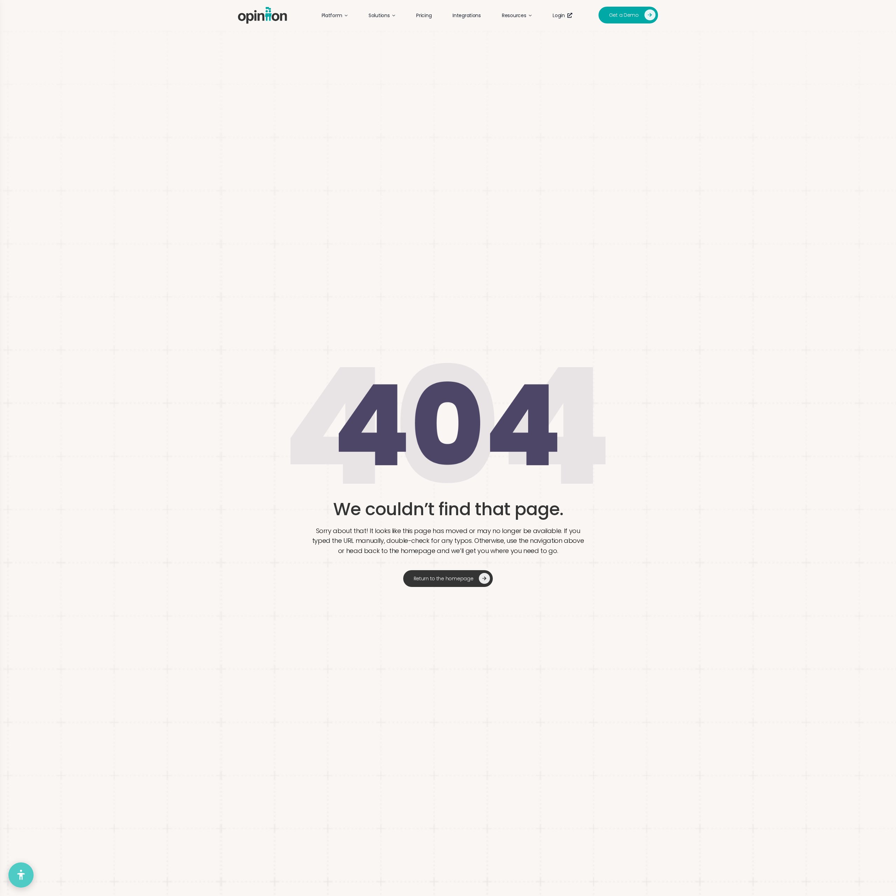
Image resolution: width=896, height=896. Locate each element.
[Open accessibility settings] (21, 875)
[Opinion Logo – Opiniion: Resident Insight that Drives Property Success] (262, 10)
